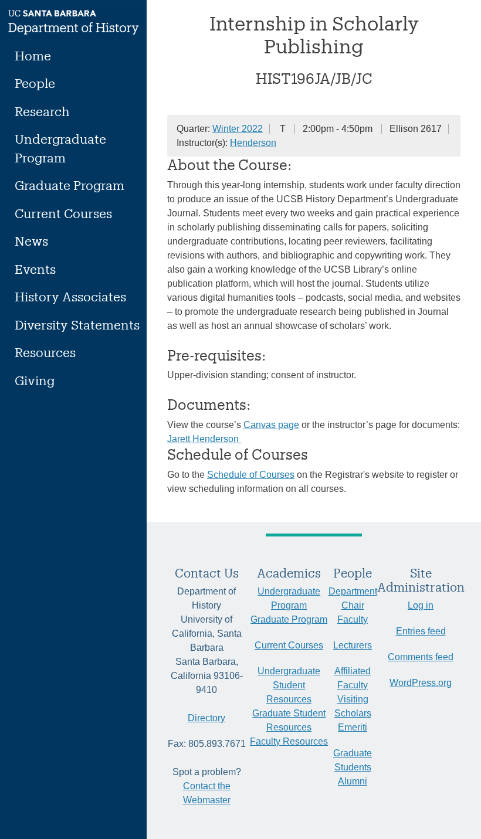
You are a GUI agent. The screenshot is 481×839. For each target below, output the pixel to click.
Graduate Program (69, 185)
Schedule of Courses (250, 475)
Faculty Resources (289, 741)
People (35, 83)
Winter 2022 (237, 129)
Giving (35, 380)
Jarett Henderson (204, 439)
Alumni (352, 781)
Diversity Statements (77, 324)
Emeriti (352, 727)
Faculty (352, 619)
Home (33, 55)
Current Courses (63, 213)
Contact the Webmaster (207, 793)
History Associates (70, 296)
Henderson (253, 143)
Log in (420, 605)
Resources (45, 352)
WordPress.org (420, 683)
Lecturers (352, 645)
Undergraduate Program (60, 148)
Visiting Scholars (352, 706)
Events (35, 268)
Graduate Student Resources (289, 720)
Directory (206, 718)
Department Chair (352, 598)
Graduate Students (352, 760)
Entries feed (421, 631)
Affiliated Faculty (352, 678)
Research (42, 111)
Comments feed (420, 657)
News (31, 240)
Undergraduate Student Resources (289, 685)
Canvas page (271, 425)
